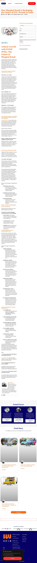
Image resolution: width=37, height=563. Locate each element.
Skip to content (2, 0)
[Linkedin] (1, 395)
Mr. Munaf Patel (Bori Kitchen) (7, 419)
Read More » (4, 469)
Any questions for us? (22, 33)
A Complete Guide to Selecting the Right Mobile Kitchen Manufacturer (9, 466)
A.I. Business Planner (18, 3)
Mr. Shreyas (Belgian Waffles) (30, 420)
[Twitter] (3, 395)
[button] (2, 43)
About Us (10, 3)
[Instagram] (8, 541)
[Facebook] (6, 541)
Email (20, 30)
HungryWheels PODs (5, 120)
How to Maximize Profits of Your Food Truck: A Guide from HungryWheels (9, 505)
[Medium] (4, 395)
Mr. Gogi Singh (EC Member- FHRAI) (19, 419)
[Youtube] (10, 541)
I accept (12, 558)
